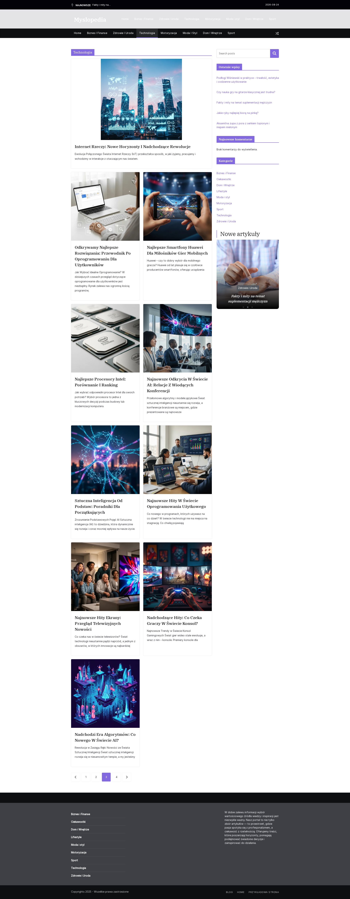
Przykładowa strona (264, 892)
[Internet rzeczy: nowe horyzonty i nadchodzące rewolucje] (141, 99)
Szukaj (274, 53)
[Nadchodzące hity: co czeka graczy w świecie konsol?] (177, 576)
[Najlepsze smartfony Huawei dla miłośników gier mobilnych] (177, 206)
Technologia (191, 18)
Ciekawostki (224, 179)
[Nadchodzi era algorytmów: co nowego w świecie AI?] (105, 693)
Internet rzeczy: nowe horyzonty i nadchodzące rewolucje (132, 146)
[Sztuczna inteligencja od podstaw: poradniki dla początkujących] (105, 459)
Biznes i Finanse (143, 18)
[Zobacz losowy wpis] (277, 33)
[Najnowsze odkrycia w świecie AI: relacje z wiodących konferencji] (177, 338)
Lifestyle (222, 191)
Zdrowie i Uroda (168, 18)
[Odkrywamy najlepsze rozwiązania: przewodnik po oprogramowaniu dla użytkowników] (105, 206)
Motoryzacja (212, 18)
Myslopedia (90, 19)
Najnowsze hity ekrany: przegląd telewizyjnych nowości (98, 623)
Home (125, 18)
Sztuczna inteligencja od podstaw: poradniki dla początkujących (98, 506)
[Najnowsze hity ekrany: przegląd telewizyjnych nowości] (105, 576)
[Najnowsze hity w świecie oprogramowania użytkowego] (177, 459)
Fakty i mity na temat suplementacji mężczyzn (101, 4)
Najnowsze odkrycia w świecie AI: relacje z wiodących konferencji (177, 384)
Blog (229, 892)
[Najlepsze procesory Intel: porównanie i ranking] (105, 338)
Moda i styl (233, 18)
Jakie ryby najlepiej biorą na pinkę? (237, 112)
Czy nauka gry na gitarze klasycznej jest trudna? (246, 92)
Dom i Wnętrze (254, 18)
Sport (272, 18)
